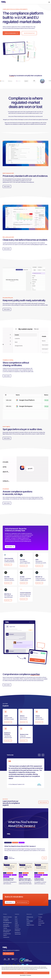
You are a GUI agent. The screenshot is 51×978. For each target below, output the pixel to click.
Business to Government (18, 933)
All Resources (30, 917)
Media (39, 925)
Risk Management (7, 922)
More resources (43, 802)
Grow (16, 919)
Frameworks (6, 937)
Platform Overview (7, 917)
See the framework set (29, 33)
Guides (28, 923)
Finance (17, 927)
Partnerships (41, 923)
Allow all (25, 972)
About (39, 919)
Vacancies (40, 921)
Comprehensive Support (7, 934)
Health (16, 923)
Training (5, 928)
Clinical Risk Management (6, 925)
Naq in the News (30, 925)
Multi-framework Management (7, 930)
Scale (16, 921)
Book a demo (7, 186)
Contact (40, 917)
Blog (28, 919)
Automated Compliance (6, 919)
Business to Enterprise (17, 929)
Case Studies (30, 921)
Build (16, 917)
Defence (17, 925)
